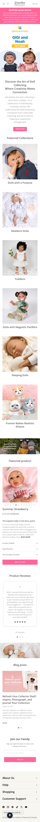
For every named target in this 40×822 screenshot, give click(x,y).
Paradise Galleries (14, 817)
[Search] (8, 3)
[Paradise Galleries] (20, 3)
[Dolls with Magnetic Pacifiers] (20, 306)
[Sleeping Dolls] (20, 354)
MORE (4, 723)
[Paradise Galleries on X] (23, 807)
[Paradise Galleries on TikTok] (18, 807)
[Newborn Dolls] (20, 210)
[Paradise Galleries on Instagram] (9, 807)
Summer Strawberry (15, 509)
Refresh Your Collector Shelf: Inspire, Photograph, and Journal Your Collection (19, 699)
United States (12, 812)
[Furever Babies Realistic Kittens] (20, 402)
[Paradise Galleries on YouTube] (27, 807)
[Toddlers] (20, 258)
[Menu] (4, 3)
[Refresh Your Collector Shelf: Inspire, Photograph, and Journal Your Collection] (20, 681)
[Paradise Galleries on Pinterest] (13, 807)
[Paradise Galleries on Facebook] (4, 807)
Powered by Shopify (29, 817)
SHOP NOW (20, 129)
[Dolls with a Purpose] (20, 161)
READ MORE (25, 537)
